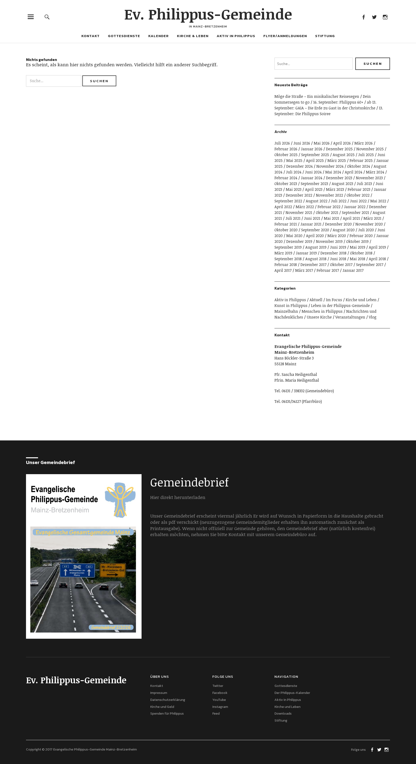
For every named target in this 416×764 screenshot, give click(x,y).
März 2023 (335, 189)
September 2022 (288, 201)
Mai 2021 (331, 218)
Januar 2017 (353, 270)
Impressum (158, 692)
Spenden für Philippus (167, 713)
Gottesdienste (124, 36)
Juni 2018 (338, 258)
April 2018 (377, 258)
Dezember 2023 (339, 177)
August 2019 (315, 247)
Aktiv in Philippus (236, 36)
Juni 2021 (312, 218)
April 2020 (315, 235)
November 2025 (370, 149)
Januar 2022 (354, 206)
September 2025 (315, 154)
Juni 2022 (358, 201)
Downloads (283, 713)
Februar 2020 (361, 235)
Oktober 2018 (361, 253)
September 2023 (314, 183)
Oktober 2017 (341, 264)
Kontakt (90, 36)
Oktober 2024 (358, 166)
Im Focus (334, 299)
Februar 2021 (285, 224)
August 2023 (342, 183)
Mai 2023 (293, 189)
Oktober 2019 (357, 241)
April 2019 (377, 247)
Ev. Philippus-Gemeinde (208, 14)
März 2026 (363, 143)
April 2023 (313, 189)
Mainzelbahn (286, 311)
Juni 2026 (301, 143)
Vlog (373, 317)
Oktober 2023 (285, 183)
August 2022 (316, 201)
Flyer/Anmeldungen (285, 36)
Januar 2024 (311, 177)
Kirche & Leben (192, 36)
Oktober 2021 (327, 212)
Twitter (374, 17)
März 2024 (375, 172)
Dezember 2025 (339, 149)
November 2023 (369, 177)
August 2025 (344, 154)
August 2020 (344, 230)
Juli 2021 (293, 218)
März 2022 (305, 206)
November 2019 (329, 241)
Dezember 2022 (299, 195)
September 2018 (288, 258)
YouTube (219, 699)
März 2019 (283, 253)
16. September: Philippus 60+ (338, 102)
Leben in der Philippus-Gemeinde (340, 305)
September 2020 (315, 230)
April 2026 (342, 143)
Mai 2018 (357, 258)
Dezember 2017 (313, 264)
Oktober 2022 (358, 195)
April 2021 (351, 218)
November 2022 (329, 195)
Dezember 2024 (299, 166)
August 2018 (315, 258)
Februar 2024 (285, 177)
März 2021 (372, 218)
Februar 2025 (361, 160)
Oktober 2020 (286, 230)
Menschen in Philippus (322, 311)
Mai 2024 (333, 172)
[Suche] (47, 17)
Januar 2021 (310, 224)
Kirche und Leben (361, 299)
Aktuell (316, 299)
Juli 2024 (293, 172)
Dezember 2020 (338, 224)
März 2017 (304, 270)
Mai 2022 (378, 201)
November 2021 (299, 212)
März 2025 (336, 160)
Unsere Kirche (319, 317)
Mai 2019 (357, 247)
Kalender (158, 36)
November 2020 (369, 224)
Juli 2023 (364, 183)
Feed (216, 713)
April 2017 (283, 270)
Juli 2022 (338, 201)
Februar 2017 (328, 270)
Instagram (385, 17)
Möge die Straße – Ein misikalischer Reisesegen (316, 96)
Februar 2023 (359, 189)
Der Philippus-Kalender (292, 692)
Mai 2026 (322, 143)
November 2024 (330, 166)
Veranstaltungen (350, 317)
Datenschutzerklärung (167, 699)
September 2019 (288, 247)
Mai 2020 (294, 235)
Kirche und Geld (162, 706)
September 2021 (355, 212)
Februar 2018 (285, 264)
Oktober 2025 (286, 154)
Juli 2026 (282, 143)
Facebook (363, 17)
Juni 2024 (313, 172)
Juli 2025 (366, 154)
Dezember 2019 (299, 241)
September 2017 (369, 264)
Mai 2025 (294, 160)
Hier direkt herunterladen (177, 497)
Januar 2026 (311, 149)
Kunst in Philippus (290, 305)
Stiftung (325, 36)
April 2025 (315, 160)
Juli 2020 (366, 230)
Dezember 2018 (333, 253)
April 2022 (283, 206)
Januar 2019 (306, 253)
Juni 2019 (338, 247)
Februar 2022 (329, 206)
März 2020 (336, 235)
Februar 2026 (285, 149)
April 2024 (353, 172)
